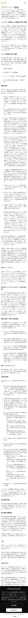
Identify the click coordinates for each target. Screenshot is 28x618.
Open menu (25, 3)
